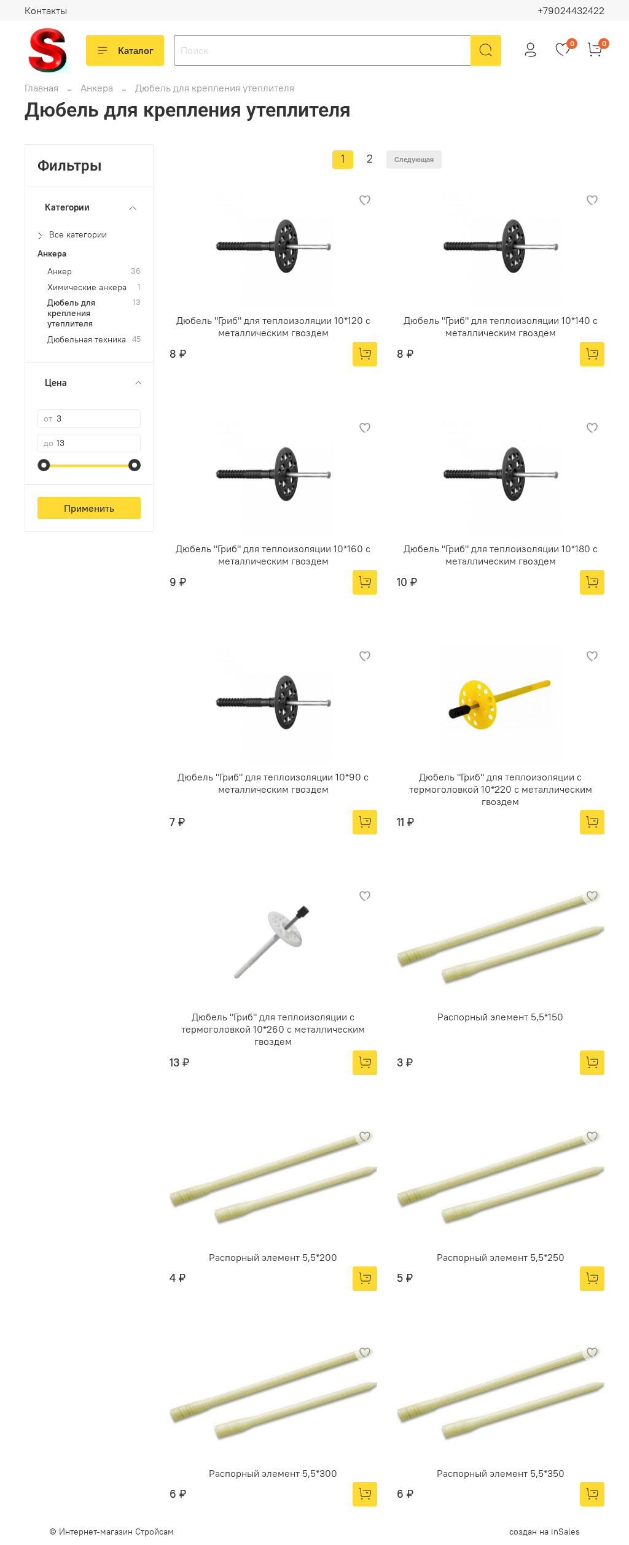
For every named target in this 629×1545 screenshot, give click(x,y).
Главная (41, 88)
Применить (89, 508)
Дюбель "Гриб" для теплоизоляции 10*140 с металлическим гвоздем (501, 326)
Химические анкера (87, 287)
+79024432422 (570, 10)
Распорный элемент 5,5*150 (500, 1017)
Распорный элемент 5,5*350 (501, 1473)
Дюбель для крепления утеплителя (71, 313)
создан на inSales (544, 1531)
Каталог (136, 50)
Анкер (59, 271)
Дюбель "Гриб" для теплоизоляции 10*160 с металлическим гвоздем (273, 554)
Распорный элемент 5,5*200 (273, 1257)
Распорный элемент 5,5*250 (501, 1257)
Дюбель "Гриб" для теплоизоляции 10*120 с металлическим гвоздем (273, 326)
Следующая (414, 159)
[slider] (43, 465)
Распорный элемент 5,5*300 (273, 1473)
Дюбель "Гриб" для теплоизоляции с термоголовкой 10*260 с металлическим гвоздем (273, 1029)
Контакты (46, 10)
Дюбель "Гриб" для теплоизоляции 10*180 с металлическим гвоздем (501, 554)
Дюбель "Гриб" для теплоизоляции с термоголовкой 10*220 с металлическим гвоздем (500, 789)
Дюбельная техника (86, 339)
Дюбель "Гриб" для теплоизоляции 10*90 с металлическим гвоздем (273, 783)
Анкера (96, 88)
